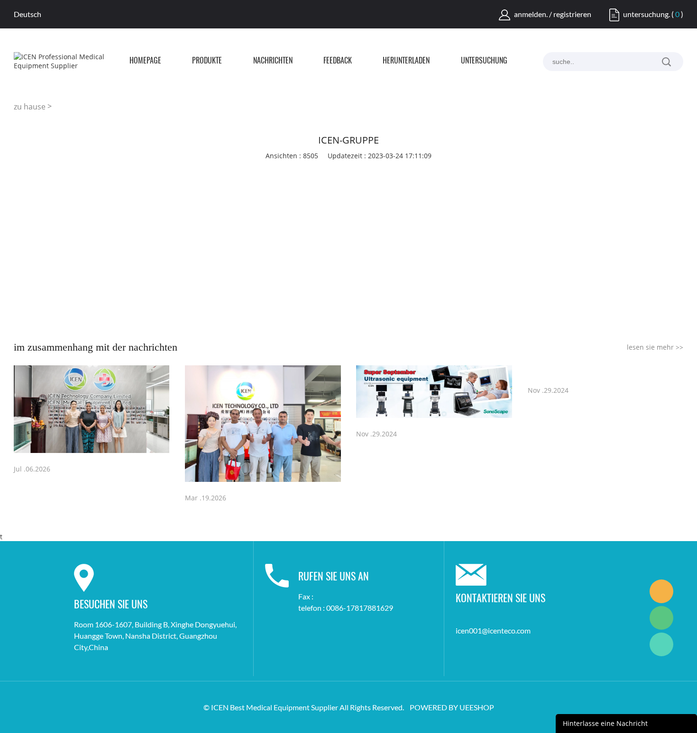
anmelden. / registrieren (552, 13)
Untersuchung (484, 61)
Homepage (145, 61)
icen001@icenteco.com (493, 630)
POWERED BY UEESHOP (452, 707)
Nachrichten (273, 61)
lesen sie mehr (655, 347)
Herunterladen (406, 61)
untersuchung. (646, 13)
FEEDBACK (337, 61)
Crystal (661, 591)
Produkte (207, 61)
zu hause (30, 106)
